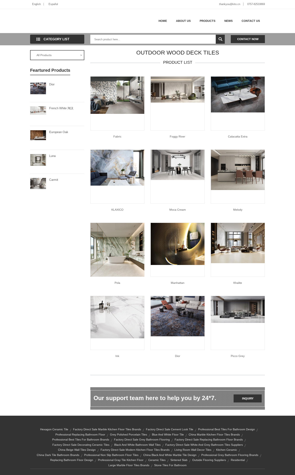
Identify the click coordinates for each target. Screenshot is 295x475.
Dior (52, 84)
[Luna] (38, 159)
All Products (59, 55)
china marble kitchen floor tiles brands (214, 434)
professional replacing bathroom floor (80, 434)
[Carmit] (38, 183)
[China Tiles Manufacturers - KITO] (117, 316)
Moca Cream (177, 209)
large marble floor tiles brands (128, 465)
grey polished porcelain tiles (128, 434)
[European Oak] (38, 134)
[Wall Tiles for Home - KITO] (177, 315)
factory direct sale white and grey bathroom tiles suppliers (204, 444)
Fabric (117, 136)
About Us (183, 20)
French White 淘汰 (61, 108)
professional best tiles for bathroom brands (80, 439)
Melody (237, 209)
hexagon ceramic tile (54, 429)
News (228, 20)
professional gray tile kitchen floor (120, 460)
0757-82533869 (256, 4)
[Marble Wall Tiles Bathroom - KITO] (238, 169)
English (36, 4)
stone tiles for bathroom (170, 465)
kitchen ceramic (226, 449)
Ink (117, 356)
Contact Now (247, 39)
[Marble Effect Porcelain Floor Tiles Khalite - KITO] (238, 242)
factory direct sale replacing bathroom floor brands (209, 439)
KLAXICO (117, 209)
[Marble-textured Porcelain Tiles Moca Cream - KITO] (177, 164)
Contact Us (251, 20)
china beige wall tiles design (77, 449)
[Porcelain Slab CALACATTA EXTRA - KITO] (238, 94)
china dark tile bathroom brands (58, 455)
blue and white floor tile (168, 434)
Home (163, 20)
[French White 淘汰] (38, 110)
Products (207, 20)
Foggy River (177, 136)
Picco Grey (238, 356)
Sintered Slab (178, 460)
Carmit (53, 179)
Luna (52, 156)
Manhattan (177, 282)
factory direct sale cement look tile (169, 429)
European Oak (58, 132)
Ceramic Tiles (157, 460)
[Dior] (38, 88)
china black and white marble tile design (169, 455)
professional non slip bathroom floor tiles (111, 455)
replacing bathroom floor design (71, 460)
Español (53, 4)
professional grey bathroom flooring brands (229, 455)
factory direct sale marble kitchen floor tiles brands (107, 429)
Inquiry (247, 398)
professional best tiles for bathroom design (226, 429)
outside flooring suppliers (209, 460)
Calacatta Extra (237, 136)
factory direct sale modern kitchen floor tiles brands (135, 449)
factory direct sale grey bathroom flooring (142, 439)
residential (238, 460)
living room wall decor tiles (192, 449)
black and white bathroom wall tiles (137, 444)
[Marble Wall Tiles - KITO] (117, 249)
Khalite (237, 282)
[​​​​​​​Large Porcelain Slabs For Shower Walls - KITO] (177, 243)
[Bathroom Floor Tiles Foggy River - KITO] (177, 89)
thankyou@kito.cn (229, 4)
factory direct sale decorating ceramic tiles (80, 444)
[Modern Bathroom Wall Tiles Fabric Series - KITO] (117, 95)
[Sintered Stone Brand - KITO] (117, 167)
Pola (117, 282)
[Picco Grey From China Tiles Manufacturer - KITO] (238, 309)
